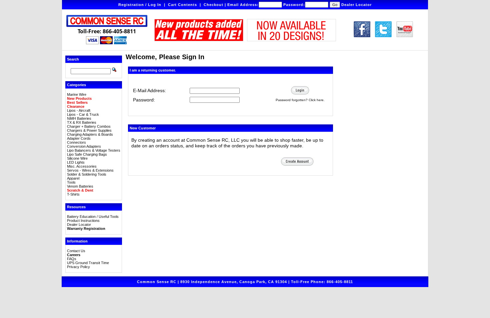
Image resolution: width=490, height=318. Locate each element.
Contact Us (76, 251)
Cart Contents (182, 5)
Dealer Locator (356, 5)
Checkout (213, 5)
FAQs (71, 259)
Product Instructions (83, 221)
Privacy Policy (78, 267)
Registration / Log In (139, 5)
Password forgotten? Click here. (300, 100)
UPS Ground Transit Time (88, 263)
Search (73, 59)
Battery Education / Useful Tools (93, 217)
